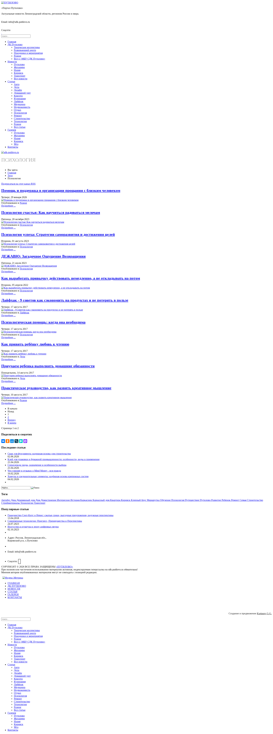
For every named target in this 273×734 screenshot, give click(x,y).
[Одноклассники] (7, 441)
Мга (16, 144)
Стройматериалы (10, 503)
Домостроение (49, 500)
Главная (12, 41)
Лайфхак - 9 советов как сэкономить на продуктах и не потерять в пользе (64, 300)
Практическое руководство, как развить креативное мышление (56, 388)
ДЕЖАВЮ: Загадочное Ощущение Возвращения (43, 256)
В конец (12, 422)
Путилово (19, 64)
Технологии (20, 121)
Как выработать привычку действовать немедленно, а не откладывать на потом (70, 278)
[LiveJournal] (16, 441)
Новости (12, 61)
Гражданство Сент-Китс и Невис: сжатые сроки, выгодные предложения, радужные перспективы (60, 515)
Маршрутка (153, 500)
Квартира (115, 500)
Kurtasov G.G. (264, 613)
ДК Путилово (15, 44)
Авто (16, 84)
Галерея (12, 130)
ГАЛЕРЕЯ (13, 594)
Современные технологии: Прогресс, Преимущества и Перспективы (45, 521)
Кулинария (20, 98)
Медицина (19, 104)
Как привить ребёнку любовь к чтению (35, 344)
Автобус (6, 500)
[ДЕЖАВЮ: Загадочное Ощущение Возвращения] (29, 265)
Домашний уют (22, 93)
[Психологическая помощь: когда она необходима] (28, 331)
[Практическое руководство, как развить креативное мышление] (36, 397)
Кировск (18, 73)
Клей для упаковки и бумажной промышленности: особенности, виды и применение (54, 459)
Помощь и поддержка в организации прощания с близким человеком (60, 190)
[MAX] (25, 441)
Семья (243, 500)
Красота (18, 95)
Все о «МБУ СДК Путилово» (29, 58)
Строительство (22, 118)
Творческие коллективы (27, 47)
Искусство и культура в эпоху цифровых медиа (33, 526)
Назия (17, 70)
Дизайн (18, 90)
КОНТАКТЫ (15, 597)
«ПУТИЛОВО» (64, 566)
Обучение (165, 500)
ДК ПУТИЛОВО (17, 586)
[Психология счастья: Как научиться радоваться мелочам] (32, 222)
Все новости (20, 78)
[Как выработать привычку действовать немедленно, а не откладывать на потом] (45, 287)
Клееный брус (139, 500)
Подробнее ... (8, 205)
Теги (10, 175)
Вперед (11, 420)
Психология (20, 112)
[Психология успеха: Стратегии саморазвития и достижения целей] (38, 244)
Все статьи (19, 127)
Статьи (11, 81)
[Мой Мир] (12, 441)
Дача (14, 500)
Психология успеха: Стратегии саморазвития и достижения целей (58, 234)
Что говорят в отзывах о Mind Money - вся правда (34, 470)
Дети (16, 87)
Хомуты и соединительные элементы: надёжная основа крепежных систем (48, 476)
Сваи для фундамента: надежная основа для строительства (39, 453)
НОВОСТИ (14, 588)
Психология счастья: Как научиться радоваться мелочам (50, 212)
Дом (38, 500)
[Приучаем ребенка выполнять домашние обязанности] (31, 375)
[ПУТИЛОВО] (9, 2)
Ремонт (18, 115)
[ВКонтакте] (3, 441)
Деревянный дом (26, 500)
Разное (17, 56)
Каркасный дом (101, 500)
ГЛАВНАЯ (14, 583)
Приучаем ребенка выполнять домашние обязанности (48, 366)
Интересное (63, 500)
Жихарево (19, 67)
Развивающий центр (25, 50)
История (75, 500)
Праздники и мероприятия (28, 53)
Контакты (13, 147)
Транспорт (19, 75)
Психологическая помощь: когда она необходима (43, 322)
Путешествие (192, 500)
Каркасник (86, 500)
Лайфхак (18, 101)
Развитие (216, 500)
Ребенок (226, 500)
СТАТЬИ (12, 591)
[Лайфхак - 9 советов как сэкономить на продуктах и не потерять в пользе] (42, 309)
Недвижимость (22, 107)
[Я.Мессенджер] (21, 441)
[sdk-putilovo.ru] (10, 152)
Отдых (17, 110)
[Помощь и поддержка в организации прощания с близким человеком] (40, 200)
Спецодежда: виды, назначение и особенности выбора (37, 465)
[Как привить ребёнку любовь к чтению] (23, 353)
